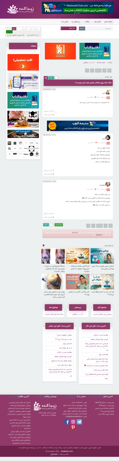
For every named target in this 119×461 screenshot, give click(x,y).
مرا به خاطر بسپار (32, 35)
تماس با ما (64, 21)
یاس (104, 93)
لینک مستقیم (48, 111)
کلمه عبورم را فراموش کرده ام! (15, 35)
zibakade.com (67, 451)
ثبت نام (74, 232)
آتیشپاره (103, 185)
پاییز (104, 138)
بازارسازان (54, 454)
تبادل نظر (97, 21)
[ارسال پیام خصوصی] (108, 97)
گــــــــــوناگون (88, 62)
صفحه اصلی (108, 21)
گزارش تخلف (48, 115)
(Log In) (99, 235)
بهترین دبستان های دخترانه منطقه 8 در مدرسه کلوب (47, 414)
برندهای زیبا (76, 21)
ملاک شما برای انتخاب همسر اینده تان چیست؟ (48, 314)
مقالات (87, 21)
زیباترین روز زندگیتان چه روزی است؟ (100, 314)
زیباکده (110, 62)
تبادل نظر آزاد (101, 62)
